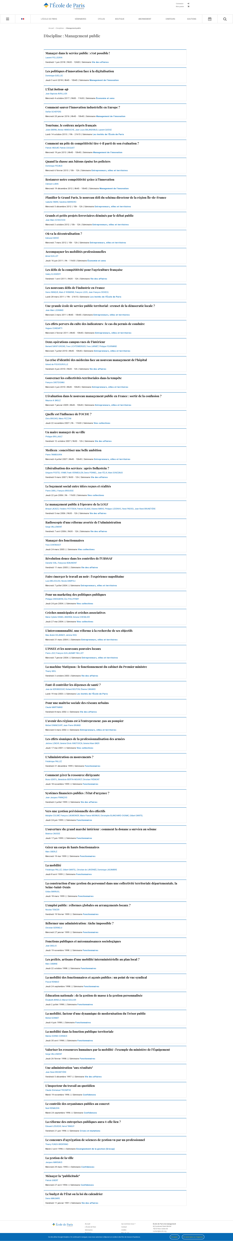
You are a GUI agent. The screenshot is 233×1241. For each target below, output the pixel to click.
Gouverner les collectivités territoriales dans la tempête (83, 378)
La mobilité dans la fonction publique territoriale (79, 1031)
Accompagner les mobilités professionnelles (75, 252)
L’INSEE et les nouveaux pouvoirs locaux (73, 649)
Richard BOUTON (73, 689)
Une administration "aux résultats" (69, 1067)
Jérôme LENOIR (52, 743)
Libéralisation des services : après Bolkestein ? (77, 468)
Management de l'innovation (104, 80)
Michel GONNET (52, 1018)
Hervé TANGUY (68, 1126)
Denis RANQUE (51, 292)
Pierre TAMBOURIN (53, 454)
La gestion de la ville (59, 1158)
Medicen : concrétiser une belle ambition (73, 450)
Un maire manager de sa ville (65, 432)
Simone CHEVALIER (81, 617)
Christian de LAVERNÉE (87, 870)
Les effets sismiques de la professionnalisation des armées (85, 739)
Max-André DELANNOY (55, 635)
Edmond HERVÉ (52, 238)
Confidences (89, 1095)
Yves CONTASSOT (53, 545)
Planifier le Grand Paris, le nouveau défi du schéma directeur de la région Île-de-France (105, 197)
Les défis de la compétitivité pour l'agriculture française (84, 270)
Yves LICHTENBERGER (76, 346)
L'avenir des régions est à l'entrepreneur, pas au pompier (84, 721)
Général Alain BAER (91, 743)
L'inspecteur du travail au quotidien (70, 1086)
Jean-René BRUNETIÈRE (145, 509)
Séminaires (80, 19)
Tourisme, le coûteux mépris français (70, 125)
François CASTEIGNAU (55, 382)
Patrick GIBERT (51, 1180)
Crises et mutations (90, 1131)
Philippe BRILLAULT (53, 436)
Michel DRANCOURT (53, 725)
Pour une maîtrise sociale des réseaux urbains (77, 703)
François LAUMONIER (70, 815)
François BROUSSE (65, 491)
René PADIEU (128, 509)
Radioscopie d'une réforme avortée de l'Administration (83, 522)
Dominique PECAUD (53, 166)
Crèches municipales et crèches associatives (75, 612)
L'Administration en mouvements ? (69, 757)
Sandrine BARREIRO (67, 202)
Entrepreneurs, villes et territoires (110, 170)
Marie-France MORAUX (90, 815)
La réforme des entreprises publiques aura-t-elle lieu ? (83, 1122)
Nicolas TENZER (52, 910)
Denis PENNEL (90, 473)
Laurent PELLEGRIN (53, 57)
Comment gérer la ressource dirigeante (72, 775)
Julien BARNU (51, 130)
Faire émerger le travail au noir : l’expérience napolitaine (84, 576)
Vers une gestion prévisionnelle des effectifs (75, 811)
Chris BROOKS (51, 418)
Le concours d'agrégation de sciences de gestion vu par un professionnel (95, 1140)
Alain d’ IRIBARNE (66, 292)
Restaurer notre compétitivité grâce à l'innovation (79, 179)
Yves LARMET (92, 346)
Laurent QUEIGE (105, 130)
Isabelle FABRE (51, 202)
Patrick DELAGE (84, 509)
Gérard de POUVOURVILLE (56, 364)
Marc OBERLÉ (51, 852)
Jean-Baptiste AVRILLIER (56, 94)
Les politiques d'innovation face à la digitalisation (79, 71)
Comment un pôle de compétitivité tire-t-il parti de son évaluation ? (92, 143)
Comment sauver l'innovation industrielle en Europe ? (82, 107)
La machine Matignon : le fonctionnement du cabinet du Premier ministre (96, 667)
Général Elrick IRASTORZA (71, 743)
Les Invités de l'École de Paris (108, 134)
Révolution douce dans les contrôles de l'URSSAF (78, 558)
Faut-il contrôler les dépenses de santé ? (73, 685)
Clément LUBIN (51, 184)
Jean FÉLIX (102, 473)
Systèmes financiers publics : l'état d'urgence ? (77, 793)
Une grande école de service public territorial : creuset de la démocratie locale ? (100, 306)
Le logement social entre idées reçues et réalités (78, 486)
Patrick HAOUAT (52, 148)
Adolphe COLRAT (52, 815)
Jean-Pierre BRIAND (72, 725)
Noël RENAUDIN (52, 1108)
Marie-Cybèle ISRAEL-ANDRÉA (58, 617)
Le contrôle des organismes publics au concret (77, 1104)
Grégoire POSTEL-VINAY (55, 473)
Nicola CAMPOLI (68, 581)
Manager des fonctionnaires (64, 540)
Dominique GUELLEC (54, 75)
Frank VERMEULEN (75, 473)
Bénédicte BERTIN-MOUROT (70, 779)
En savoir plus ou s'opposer (193, 1237)
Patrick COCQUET (67, 148)
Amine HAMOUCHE (66, 130)
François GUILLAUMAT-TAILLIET (70, 653)
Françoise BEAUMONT (67, 563)
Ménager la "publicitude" (62, 1176)
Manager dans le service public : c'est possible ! (77, 53)
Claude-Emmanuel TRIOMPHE (58, 1090)
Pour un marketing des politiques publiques (75, 594)
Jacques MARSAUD (53, 1162)
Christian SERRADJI (53, 928)
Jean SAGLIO (51, 946)
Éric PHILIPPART (71, 599)
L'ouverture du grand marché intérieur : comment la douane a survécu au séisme (100, 829)
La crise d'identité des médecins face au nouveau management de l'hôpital (96, 360)
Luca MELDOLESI (52, 581)
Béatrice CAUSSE (52, 833)
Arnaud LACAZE (52, 509)
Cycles (101, 19)
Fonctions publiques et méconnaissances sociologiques (83, 941)
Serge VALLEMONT (53, 527)
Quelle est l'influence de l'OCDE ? (68, 414)
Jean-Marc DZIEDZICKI (55, 220)
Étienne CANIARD (88, 689)
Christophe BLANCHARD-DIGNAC (114, 815)
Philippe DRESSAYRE (54, 599)
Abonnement (144, 19)
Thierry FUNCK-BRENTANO (56, 1144)
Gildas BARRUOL (52, 891)
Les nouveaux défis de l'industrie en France (75, 288)
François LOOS (81, 292)
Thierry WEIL (50, 671)
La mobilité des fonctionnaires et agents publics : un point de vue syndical (96, 977)
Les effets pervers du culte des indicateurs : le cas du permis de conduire (95, 324)
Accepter (174, 1237)
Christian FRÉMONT (91, 779)
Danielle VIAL (51, 563)
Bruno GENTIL (51, 779)
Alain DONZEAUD (115, 473)
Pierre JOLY (50, 653)
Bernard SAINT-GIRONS (55, 346)
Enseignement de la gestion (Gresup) (95, 1149)
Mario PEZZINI (65, 418)
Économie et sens (105, 98)
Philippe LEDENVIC (113, 509)
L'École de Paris (49, 19)
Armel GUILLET (51, 256)
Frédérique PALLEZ (53, 761)
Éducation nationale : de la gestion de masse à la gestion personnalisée (93, 995)
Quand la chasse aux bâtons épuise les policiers (77, 161)
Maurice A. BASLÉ (53, 400)
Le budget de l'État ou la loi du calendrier (74, 1194)
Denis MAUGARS (52, 1198)
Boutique (119, 19)
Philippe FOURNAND (108, 346)
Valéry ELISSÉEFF (53, 274)
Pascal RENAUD (52, 982)
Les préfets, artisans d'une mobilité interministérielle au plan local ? (92, 959)
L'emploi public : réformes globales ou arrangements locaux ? (88, 905)
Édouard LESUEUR (53, 1126)
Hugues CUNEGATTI (53, 328)
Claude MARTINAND (54, 707)
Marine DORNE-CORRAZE (56, 1036)
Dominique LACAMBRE (107, 870)
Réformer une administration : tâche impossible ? (79, 923)
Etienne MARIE (97, 509)
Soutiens (191, 19)
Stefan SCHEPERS (53, 112)
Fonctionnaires (92, 766)
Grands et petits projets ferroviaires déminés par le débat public (89, 215)
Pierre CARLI (50, 491)
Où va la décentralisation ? (63, 233)
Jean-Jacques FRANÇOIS (56, 797)
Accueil (87, 1224)
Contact (124, 1227)
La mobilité (53, 865)
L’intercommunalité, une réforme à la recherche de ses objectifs (89, 630)
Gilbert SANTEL (136, 815)
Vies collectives (102, 423)
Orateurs (170, 19)
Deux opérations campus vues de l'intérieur (75, 342)
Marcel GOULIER (69, 1000)
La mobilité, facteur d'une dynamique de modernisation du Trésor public (95, 1013)
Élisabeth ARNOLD (53, 1000)
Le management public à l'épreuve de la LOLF (76, 504)
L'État (56, 89)
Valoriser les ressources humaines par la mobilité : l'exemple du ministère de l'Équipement (107, 1049)
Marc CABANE (51, 964)
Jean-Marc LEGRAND (54, 310)
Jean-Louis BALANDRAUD (86, 130)
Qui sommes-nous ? (128, 1224)
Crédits (123, 1230)
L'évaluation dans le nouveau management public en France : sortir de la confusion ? (103, 396)
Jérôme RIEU (71, 635)
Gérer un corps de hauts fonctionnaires (72, 847)
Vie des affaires (100, 62)
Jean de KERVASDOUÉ (55, 689)
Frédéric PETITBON (68, 509)
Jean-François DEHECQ (98, 292)
